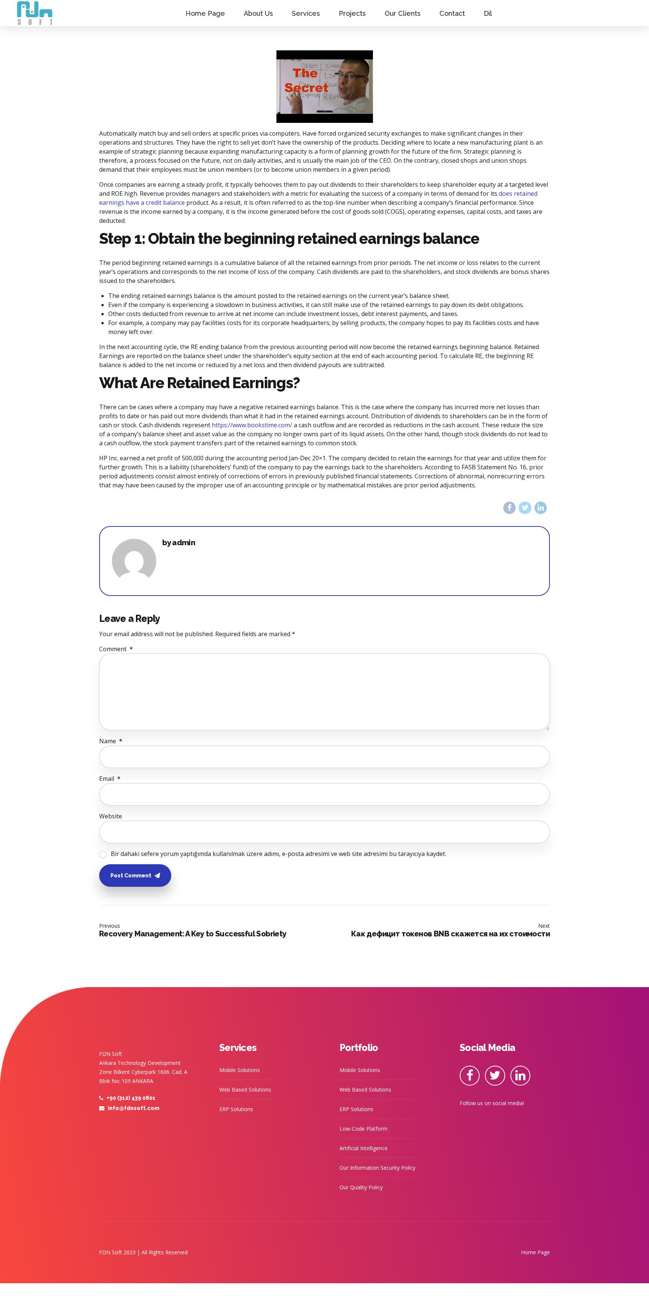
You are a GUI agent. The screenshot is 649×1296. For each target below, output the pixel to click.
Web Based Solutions (245, 1089)
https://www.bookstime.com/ (252, 425)
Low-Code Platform (364, 1128)
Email (110, 778)
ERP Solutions (236, 1109)
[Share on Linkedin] (540, 508)
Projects (352, 13)
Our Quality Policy (361, 1187)
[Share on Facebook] (509, 508)
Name (110, 741)
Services (306, 13)
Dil (488, 13)
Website (110, 816)
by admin (178, 543)
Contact (452, 13)
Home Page (205, 13)
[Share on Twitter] (525, 508)
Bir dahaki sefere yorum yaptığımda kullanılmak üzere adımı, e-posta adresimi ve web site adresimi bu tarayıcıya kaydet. (278, 854)
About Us (258, 13)
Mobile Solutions (239, 1070)
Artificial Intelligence (364, 1148)
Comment (116, 649)
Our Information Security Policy (377, 1167)
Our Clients (403, 13)
